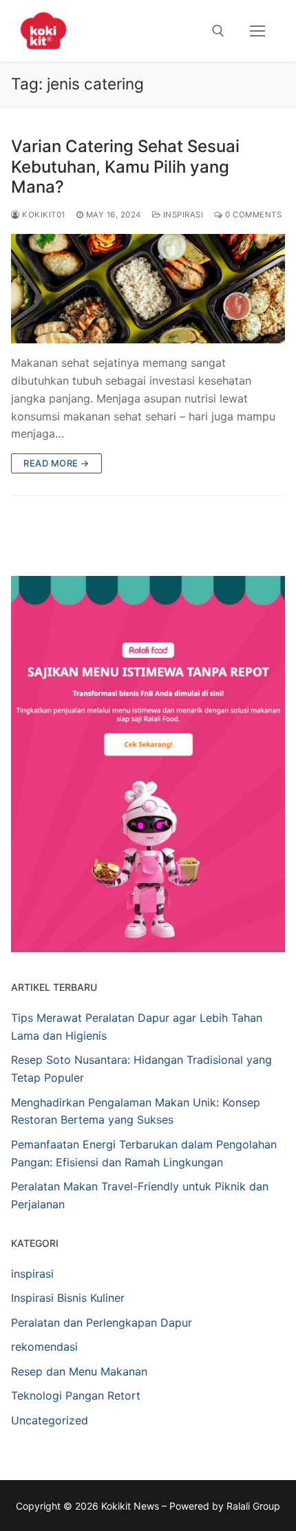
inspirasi (181, 215)
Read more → (56, 463)
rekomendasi (44, 1346)
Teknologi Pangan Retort (75, 1395)
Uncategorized (49, 1420)
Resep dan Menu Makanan (79, 1371)
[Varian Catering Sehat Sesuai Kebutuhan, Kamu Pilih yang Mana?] (148, 288)
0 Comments (252, 215)
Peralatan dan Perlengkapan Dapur (101, 1322)
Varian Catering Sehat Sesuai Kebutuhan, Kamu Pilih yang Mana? (125, 166)
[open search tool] (218, 31)
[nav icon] (257, 31)
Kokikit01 (42, 215)
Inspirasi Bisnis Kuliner (68, 1298)
